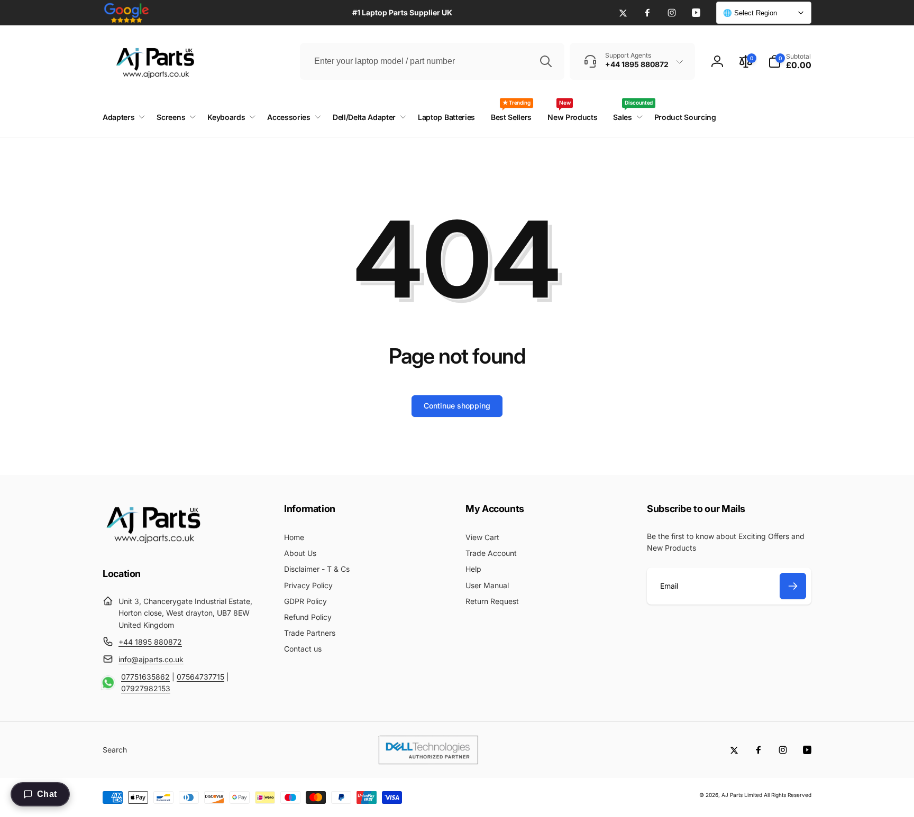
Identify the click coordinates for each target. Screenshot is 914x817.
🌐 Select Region (750, 13)
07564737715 (200, 676)
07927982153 (145, 688)
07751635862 (145, 676)
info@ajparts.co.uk (151, 659)
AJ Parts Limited (741, 795)
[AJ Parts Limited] (153, 544)
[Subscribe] (793, 586)
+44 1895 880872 (150, 641)
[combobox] (432, 61)
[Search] (545, 61)
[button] (789, 61)
